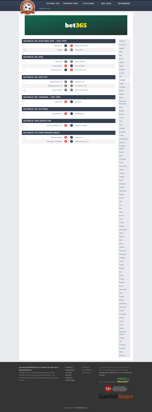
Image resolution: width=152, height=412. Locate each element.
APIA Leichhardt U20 (81, 90)
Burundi (121, 114)
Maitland (59, 50)
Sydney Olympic (57, 66)
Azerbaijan (122, 87)
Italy (120, 55)
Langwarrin (78, 137)
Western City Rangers (81, 125)
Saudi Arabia (122, 289)
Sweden (121, 310)
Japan (120, 212)
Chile (120, 121)
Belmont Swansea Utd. (81, 46)
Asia (120, 76)
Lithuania (121, 226)
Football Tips (69, 367)
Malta (120, 240)
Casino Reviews (86, 372)
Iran (120, 205)
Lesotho (121, 222)
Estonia (121, 162)
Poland (121, 275)
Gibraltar (121, 177)
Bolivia (121, 97)
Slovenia (121, 300)
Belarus (121, 90)
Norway (121, 261)
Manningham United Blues (54, 141)
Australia (122, 80)
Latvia (121, 219)
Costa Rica (122, 132)
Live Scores (122, 44)
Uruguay (121, 338)
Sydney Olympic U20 (56, 82)
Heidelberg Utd (79, 114)
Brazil (121, 107)
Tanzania (121, 317)
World (121, 352)
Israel (120, 208)
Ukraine (121, 328)
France (121, 59)
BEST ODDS (106, 3)
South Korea (122, 307)
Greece (121, 180)
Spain (120, 52)
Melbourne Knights (56, 137)
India (120, 201)
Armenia (121, 73)
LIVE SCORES (88, 3)
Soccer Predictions (87, 370)
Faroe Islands (123, 166)
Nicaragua (122, 258)
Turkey (121, 325)
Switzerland (122, 314)
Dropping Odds (69, 370)
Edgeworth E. (58, 46)
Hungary (121, 194)
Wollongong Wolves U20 (55, 86)
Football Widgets (70, 380)
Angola (121, 66)
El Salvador (122, 159)
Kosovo (121, 215)
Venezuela (122, 348)
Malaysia (121, 236)
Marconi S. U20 (79, 82)
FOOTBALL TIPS (52, 3)
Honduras (122, 187)
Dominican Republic (122, 147)
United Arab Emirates (122, 333)
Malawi (121, 233)
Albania (121, 62)
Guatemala (122, 184)
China (121, 125)
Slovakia (121, 296)
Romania (121, 282)
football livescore (114, 372)
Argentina (122, 69)
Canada (121, 118)
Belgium (121, 94)
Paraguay (121, 268)
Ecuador (121, 152)
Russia (121, 286)
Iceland (121, 198)
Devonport (78, 102)
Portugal (121, 279)
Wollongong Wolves (56, 70)
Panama (121, 265)
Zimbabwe (122, 355)
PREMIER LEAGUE (45, 8)
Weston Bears (79, 50)
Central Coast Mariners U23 (54, 125)
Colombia (122, 128)
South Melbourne (57, 114)
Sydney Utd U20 (57, 90)
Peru (120, 272)
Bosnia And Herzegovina (122, 102)
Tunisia (121, 321)
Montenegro (122, 251)
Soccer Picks (85, 367)
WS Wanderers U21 (80, 70)
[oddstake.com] (27, 8)
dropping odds (103, 372)
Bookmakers (68, 378)
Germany (121, 173)
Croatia (121, 135)
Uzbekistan (122, 345)
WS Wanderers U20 (80, 86)
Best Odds (68, 375)
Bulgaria (121, 111)
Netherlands (122, 254)
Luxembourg (122, 229)
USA (120, 341)
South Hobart (58, 102)
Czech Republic (123, 139)
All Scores (122, 41)
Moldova (121, 247)
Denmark (121, 142)
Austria (121, 83)
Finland (121, 169)
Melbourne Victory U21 (82, 141)
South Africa (122, 303)
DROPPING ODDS (70, 3)
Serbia (121, 293)
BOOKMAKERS (124, 3)
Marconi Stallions (80, 66)
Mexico (121, 244)
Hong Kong (122, 191)
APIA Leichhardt (80, 61)
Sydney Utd (58, 61)
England (121, 48)
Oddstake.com (82, 408)
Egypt (121, 155)
